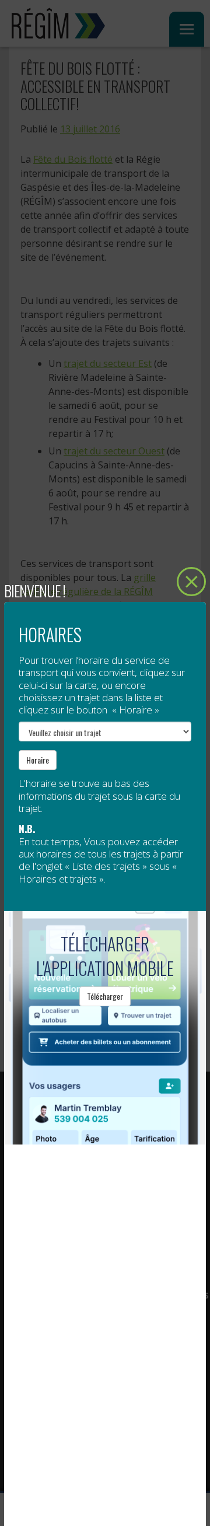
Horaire (37, 760)
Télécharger (105, 996)
